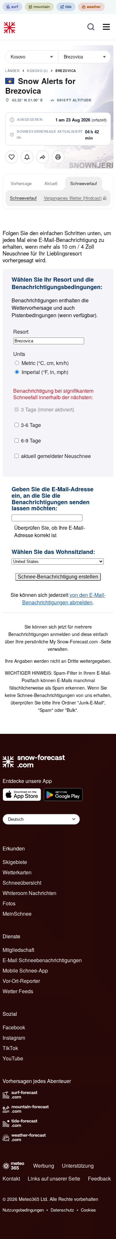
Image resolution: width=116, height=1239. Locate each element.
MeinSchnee (17, 913)
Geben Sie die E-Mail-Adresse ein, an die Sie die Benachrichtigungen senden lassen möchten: (52, 498)
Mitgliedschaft (18, 949)
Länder (12, 70)
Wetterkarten (17, 872)
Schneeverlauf (83, 183)
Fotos (9, 903)
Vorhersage (21, 183)
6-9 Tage (31, 440)
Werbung (43, 1165)
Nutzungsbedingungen (23, 1210)
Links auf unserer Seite (54, 1178)
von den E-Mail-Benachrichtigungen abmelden (64, 598)
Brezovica (65, 70)
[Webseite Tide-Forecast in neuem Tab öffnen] (65, 7)
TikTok (10, 1048)
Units (19, 354)
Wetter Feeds (18, 991)
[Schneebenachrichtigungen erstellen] (27, 157)
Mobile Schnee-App (25, 970)
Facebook (14, 1027)
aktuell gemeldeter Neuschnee (56, 456)
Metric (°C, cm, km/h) (45, 363)
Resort (20, 331)
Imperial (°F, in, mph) (45, 372)
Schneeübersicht (22, 882)
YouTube (13, 1058)
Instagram (14, 1037)
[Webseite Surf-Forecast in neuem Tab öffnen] (12, 7)
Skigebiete (15, 862)
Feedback (99, 1178)
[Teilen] (42, 157)
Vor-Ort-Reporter (21, 980)
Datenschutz (62, 1210)
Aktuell (50, 183)
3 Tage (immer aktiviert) (47, 409)
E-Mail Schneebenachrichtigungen (42, 960)
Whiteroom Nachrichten (29, 893)
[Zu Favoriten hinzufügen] (11, 157)
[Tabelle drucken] (58, 157)
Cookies (88, 1210)
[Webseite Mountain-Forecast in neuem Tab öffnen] (39, 7)
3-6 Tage (31, 425)
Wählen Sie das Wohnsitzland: (53, 552)
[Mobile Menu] (106, 27)
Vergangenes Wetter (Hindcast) (73, 198)
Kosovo (37, 70)
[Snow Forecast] (10, 26)
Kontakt (11, 1178)
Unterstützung (78, 1165)
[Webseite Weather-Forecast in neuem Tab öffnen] (91, 7)
